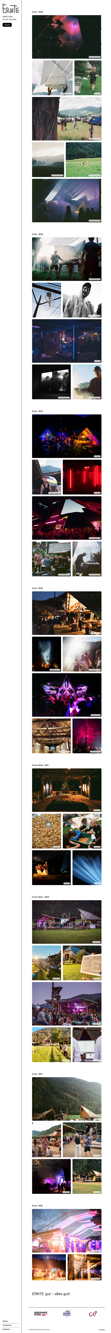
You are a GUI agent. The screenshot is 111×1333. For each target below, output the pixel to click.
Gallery (5, 1321)
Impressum (102, 1329)
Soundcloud (7, 1325)
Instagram (6, 1329)
